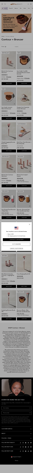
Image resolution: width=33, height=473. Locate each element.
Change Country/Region (16, 248)
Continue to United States (16, 239)
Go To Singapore (16, 244)
